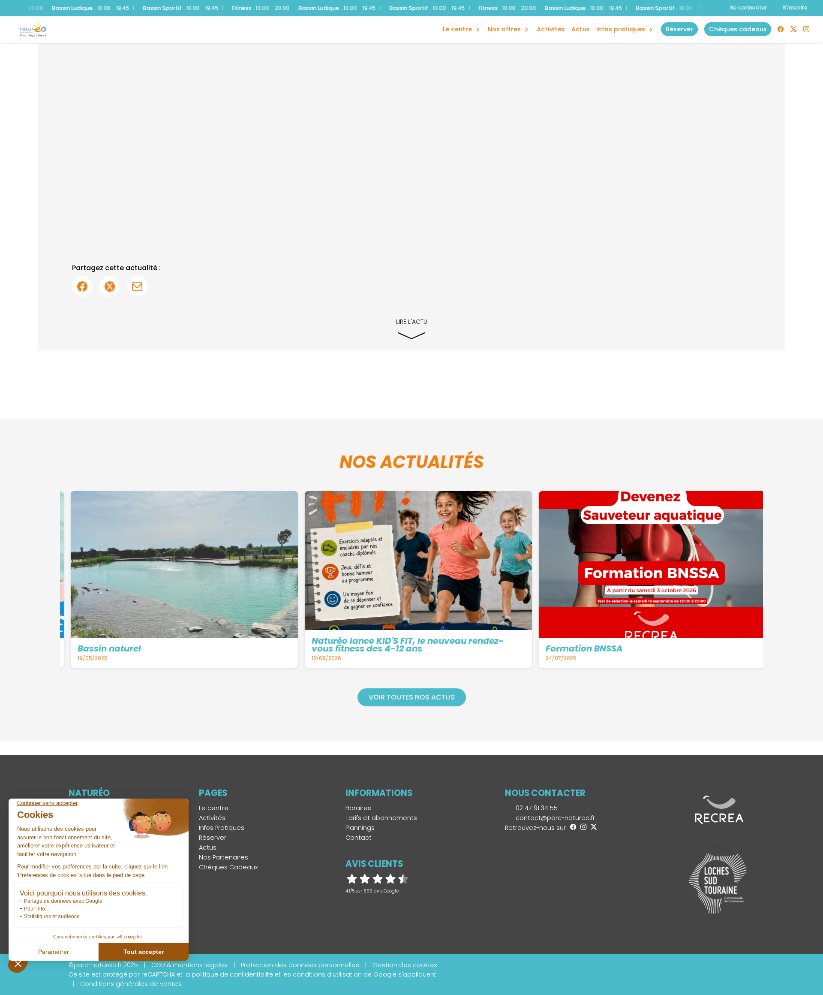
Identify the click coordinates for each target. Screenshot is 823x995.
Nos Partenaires (223, 857)
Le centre (213, 808)
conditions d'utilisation (327, 974)
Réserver (212, 837)
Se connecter (748, 7)
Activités (551, 29)
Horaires (358, 808)
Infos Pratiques (620, 29)
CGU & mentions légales (189, 965)
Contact (358, 837)
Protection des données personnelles (300, 965)
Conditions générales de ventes (131, 984)
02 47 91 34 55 (536, 808)
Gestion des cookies (404, 965)
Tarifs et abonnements (381, 818)
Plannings (360, 827)
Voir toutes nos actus (412, 697)
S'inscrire (795, 7)
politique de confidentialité (232, 974)
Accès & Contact (616, 17)
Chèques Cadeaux (228, 867)
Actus (580, 29)
